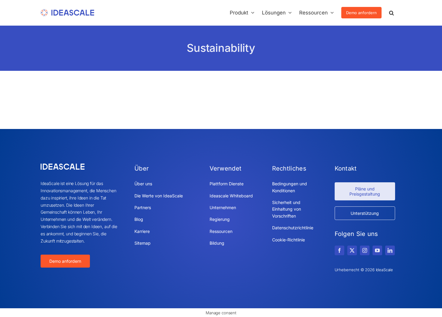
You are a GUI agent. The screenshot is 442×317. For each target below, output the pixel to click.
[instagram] (365, 250)
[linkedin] (390, 250)
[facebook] (339, 250)
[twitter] (352, 250)
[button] (391, 12)
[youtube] (377, 250)
